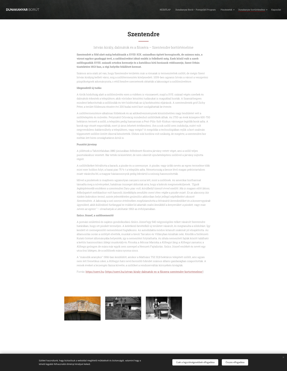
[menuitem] (166, 9)
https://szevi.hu (95, 271)
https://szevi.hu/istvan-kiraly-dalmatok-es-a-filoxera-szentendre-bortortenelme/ (154, 271)
